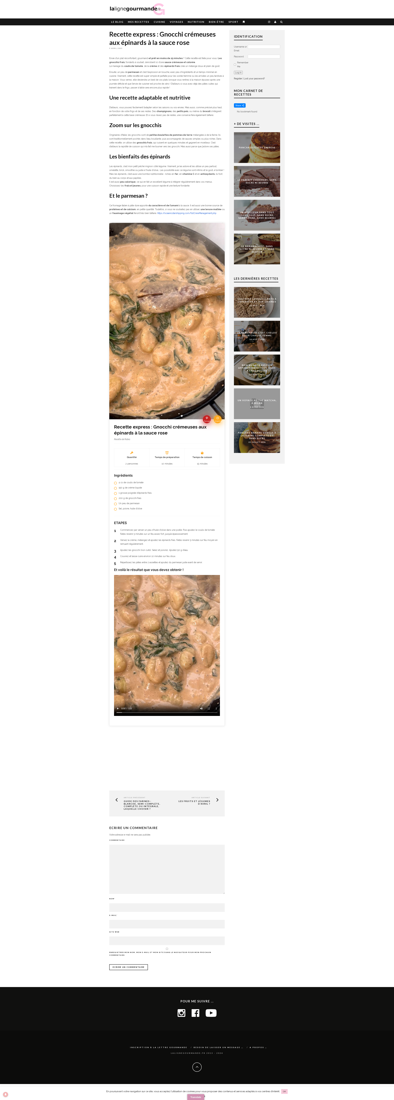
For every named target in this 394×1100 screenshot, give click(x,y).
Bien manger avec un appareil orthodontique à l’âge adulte (257, 368)
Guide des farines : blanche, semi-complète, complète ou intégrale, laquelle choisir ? (142, 805)
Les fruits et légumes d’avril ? (194, 802)
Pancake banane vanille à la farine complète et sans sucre (257, 435)
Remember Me (242, 64)
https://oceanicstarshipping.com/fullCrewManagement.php (186, 213)
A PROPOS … (258, 1047)
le (117, 21)
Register (238, 78)
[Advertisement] (249, 7)
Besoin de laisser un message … (218, 1047)
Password (239, 56)
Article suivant (201, 797)
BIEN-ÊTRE (216, 21)
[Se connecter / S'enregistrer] (275, 21)
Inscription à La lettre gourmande (158, 1047)
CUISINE (159, 21)
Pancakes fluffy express (257, 147)
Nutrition (196, 21)
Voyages (176, 21)
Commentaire (117, 840)
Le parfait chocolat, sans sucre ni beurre (257, 181)
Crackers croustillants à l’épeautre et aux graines (257, 300)
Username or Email (240, 48)
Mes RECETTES (138, 21)
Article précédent (135, 797)
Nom (112, 899)
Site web (114, 932)
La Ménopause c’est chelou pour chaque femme (257, 334)
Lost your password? (254, 78)
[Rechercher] (281, 21)
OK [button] (284, 1091)
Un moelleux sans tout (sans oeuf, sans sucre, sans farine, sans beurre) (257, 215)
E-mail (113, 915)
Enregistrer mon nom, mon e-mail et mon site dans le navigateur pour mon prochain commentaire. (160, 954)
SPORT (233, 21)
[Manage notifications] (5, 1094)
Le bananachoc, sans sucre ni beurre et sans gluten (257, 249)
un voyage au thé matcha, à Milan (257, 401)
